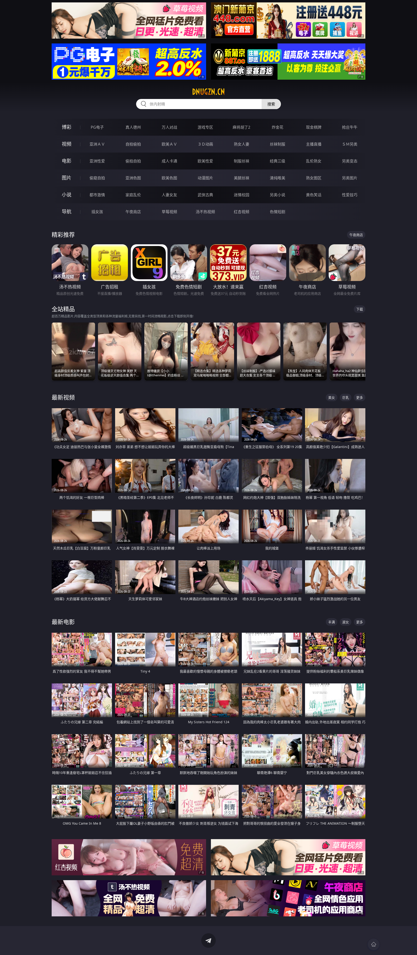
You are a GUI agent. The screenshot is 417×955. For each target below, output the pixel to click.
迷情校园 (241, 194)
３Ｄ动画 (205, 144)
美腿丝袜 (241, 178)
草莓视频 (169, 211)
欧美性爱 (205, 161)
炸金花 (277, 127)
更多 (359, 397)
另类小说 (277, 194)
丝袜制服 (277, 144)
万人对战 (169, 127)
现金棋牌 (313, 127)
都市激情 (97, 194)
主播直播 (313, 144)
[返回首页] (373, 944)
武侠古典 (205, 194)
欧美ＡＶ (169, 144)
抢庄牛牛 (349, 127)
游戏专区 (205, 127)
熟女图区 (313, 178)
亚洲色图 (133, 178)
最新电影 (63, 622)
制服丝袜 (241, 161)
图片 (66, 178)
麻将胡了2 (241, 127)
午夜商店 (133, 211)
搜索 (271, 104)
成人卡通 (169, 161)
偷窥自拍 (97, 178)
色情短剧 (277, 211)
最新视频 (63, 397)
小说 (66, 194)
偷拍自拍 (133, 161)
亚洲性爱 (97, 161)
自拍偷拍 (133, 144)
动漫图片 (205, 178)
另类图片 (349, 178)
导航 (66, 211)
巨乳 (345, 397)
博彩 (66, 127)
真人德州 (133, 127)
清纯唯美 (277, 178)
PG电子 (97, 127)
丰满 (331, 622)
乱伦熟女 (313, 161)
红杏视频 (241, 211)
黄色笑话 (313, 194)
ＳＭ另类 (349, 144)
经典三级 (277, 161)
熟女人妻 (241, 144)
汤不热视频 (205, 211)
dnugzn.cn (208, 92)
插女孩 (97, 211)
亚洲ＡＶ (97, 144)
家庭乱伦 (133, 194)
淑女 (345, 622)
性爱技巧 (349, 194)
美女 (331, 397)
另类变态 (349, 161)
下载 (359, 309)
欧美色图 (169, 178)
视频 (66, 144)
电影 (66, 161)
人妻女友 (169, 194)
